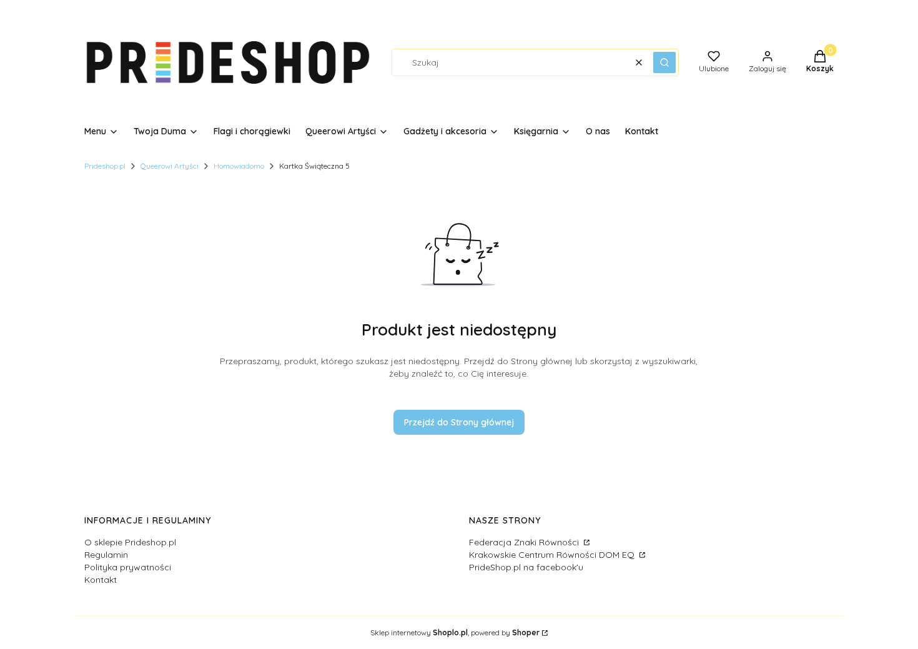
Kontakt (100, 579)
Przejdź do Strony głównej (459, 422)
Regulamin (106, 554)
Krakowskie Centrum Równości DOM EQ (553, 554)
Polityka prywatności (127, 567)
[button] (664, 62)
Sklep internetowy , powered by (455, 632)
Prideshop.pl (105, 166)
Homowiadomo (239, 166)
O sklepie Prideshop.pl (130, 542)
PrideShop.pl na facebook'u (526, 567)
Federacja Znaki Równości (525, 542)
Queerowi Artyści (170, 166)
